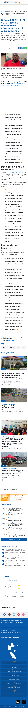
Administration (5, 637)
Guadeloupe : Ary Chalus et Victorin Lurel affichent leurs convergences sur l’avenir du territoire (16, 535)
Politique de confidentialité (8, 635)
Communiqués (13, 622)
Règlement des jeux (14, 637)
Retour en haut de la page (10, 489)
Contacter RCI (15, 630)
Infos (2, 620)
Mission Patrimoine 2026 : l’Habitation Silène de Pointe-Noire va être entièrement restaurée (16, 515)
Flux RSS (3, 625)
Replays (6, 620)
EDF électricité (14, 347)
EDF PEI (5, 347)
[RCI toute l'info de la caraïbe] (4, 2)
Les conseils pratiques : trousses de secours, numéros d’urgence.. (16, 519)
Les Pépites (20, 622)
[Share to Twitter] (22, 48)
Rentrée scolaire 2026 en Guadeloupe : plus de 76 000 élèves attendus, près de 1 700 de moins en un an (16, 530)
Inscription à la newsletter (14, 620)
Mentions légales (19, 635)
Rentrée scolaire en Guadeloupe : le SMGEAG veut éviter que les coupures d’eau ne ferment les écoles (16, 509)
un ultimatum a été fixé (16, 172)
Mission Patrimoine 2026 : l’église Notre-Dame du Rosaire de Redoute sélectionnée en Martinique (16, 524)
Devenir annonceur (16, 632)
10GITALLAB (21, 706)
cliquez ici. (11, 340)
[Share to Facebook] (19, 48)
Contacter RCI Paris (6, 632)
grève (23, 347)
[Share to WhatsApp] (25, 48)
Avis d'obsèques (5, 622)
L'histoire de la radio (6, 630)
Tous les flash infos (14, 539)
